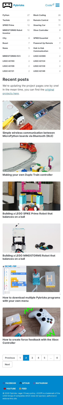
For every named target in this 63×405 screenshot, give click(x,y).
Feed (24, 388)
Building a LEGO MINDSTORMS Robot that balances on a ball (29, 257)
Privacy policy (29, 393)
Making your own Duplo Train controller (28, 174)
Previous (10, 357)
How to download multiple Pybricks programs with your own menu (31, 299)
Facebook (10, 383)
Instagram (41, 383)
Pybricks (18, 5)
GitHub (26, 383)
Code (48, 5)
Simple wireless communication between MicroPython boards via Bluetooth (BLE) (29, 134)
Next (7, 364)
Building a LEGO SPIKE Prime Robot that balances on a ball (27, 215)
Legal (20, 393)
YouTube (11, 388)
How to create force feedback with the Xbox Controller (30, 341)
